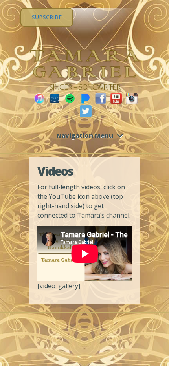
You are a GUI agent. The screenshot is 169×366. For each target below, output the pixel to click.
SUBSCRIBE (47, 17)
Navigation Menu (84, 135)
